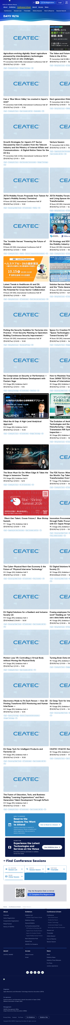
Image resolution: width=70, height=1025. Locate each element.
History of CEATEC (8, 926)
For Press (49, 963)
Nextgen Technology (25, 68)
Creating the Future (13, 68)
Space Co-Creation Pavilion (33, 933)
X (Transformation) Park (32, 926)
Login (60, 2)
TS (40, 530)
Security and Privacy (25, 344)
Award (34, 7)
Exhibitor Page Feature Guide (34, 917)
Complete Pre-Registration (43, 894)
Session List (17, 10)
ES (38, 390)
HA (5, 164)
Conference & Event (24, 7)
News (46, 7)
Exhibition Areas (29, 920)
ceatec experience (52, 965)
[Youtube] (42, 972)
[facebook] (35, 972)
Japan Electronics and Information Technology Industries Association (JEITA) (23, 991)
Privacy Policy (7, 1017)
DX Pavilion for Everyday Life (33, 928)
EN (37, 2)
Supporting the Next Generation (16, 530)
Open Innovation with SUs (26, 111)
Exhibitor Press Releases (54, 960)
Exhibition (12, 7)
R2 (39, 207)
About (5, 7)
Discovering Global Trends (14, 207)
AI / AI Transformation (25, 484)
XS (64, 535)
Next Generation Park (31, 938)
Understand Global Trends (55, 925)
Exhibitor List (29, 915)
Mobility (35, 207)
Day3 (5, 68)
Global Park (28, 941)
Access (40, 7)
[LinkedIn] (38, 972)
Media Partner (7, 923)
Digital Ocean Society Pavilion (34, 930)
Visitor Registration (9, 918)
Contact (14, 1017)
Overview (6, 915)
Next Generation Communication (28, 162)
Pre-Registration (49, 2)
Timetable (27, 10)
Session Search (61, 10)
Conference (8, 10)
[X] (27, 972)
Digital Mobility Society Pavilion (34, 935)
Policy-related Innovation (56, 535)
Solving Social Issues (59, 65)
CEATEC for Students (31, 944)
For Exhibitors (31, 1017)
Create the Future (53, 919)
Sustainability (37, 111)
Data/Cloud (33, 390)
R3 (47, 299)
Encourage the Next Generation (56, 927)
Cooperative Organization (11, 920)
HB (32, 68)
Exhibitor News (51, 957)
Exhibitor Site (44, 1017)
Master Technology (53, 922)
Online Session (37, 10)
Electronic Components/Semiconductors (35, 253)
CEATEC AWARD (8, 954)
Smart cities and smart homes (37, 299)
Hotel (26, 957)
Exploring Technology (13, 390)
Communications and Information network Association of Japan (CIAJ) (21, 999)
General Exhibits (30, 923)
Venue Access (29, 954)
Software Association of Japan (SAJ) (12, 1001)
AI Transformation (27, 207)
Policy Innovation (37, 578)
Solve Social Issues (53, 917)
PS (51, 581)
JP (34, 2)
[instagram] (31, 972)
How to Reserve (49, 10)
